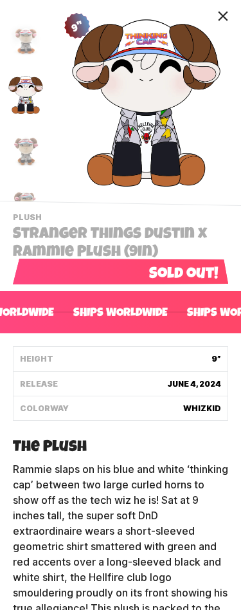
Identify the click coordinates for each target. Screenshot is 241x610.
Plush (29, 219)
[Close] (223, 16)
